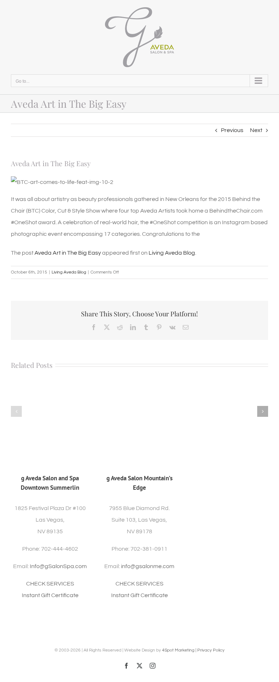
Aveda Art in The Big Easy (68, 253)
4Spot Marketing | (179, 650)
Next (256, 130)
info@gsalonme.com (147, 566)
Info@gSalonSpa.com (58, 566)
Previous (232, 130)
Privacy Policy (211, 650)
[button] (16, 411)
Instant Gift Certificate (50, 595)
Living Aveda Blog (172, 253)
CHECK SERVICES (50, 584)
